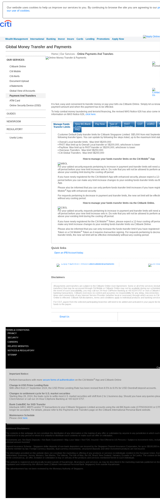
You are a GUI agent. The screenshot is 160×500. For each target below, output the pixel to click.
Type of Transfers (114, 125)
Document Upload (19, 81)
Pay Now (100, 124)
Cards (79, 39)
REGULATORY (15, 129)
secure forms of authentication (59, 380)
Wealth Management (16, 39)
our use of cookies (18, 10)
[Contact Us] (156, 95)
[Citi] (6, 23)
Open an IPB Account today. (69, 252)
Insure (70, 39)
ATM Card (15, 100)
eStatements (16, 86)
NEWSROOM (14, 121)
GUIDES (11, 113)
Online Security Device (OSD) (25, 105)
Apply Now (118, 39)
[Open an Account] (151, 36)
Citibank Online (18, 66)
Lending (90, 39)
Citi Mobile (15, 71)
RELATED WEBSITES (18, 346)
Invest (61, 39)
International (37, 39)
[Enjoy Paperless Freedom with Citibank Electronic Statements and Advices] (85, 263)
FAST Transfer (128, 125)
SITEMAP (12, 355)
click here (90, 114)
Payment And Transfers (23, 95)
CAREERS (13, 342)
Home (54, 53)
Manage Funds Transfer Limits (61, 125)
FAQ (77, 129)
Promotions (103, 39)
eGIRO (150, 124)
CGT (140, 124)
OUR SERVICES (15, 60)
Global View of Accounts (22, 91)
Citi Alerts (15, 76)
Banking (51, 39)
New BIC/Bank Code (83, 125)
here (25, 418)
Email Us (64, 316)
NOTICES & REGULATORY (21, 350)
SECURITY (13, 337)
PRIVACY (12, 333)
